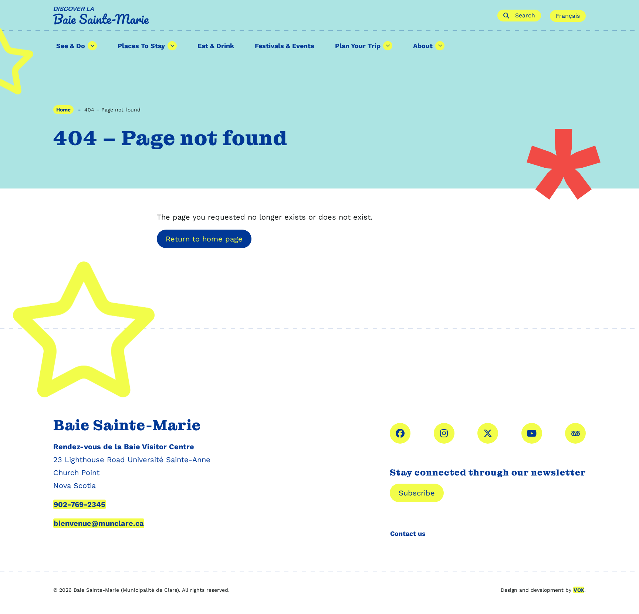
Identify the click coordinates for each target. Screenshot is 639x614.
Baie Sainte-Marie (270, 15)
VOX (579, 590)
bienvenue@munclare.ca (99, 523)
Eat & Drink (215, 46)
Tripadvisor (575, 433)
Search (525, 15)
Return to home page (204, 238)
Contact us (408, 533)
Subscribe (417, 492)
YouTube (531, 433)
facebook (400, 433)
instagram (444, 433)
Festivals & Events (284, 46)
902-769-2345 (79, 504)
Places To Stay (141, 46)
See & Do (70, 46)
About (423, 46)
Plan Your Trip (358, 46)
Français (568, 15)
